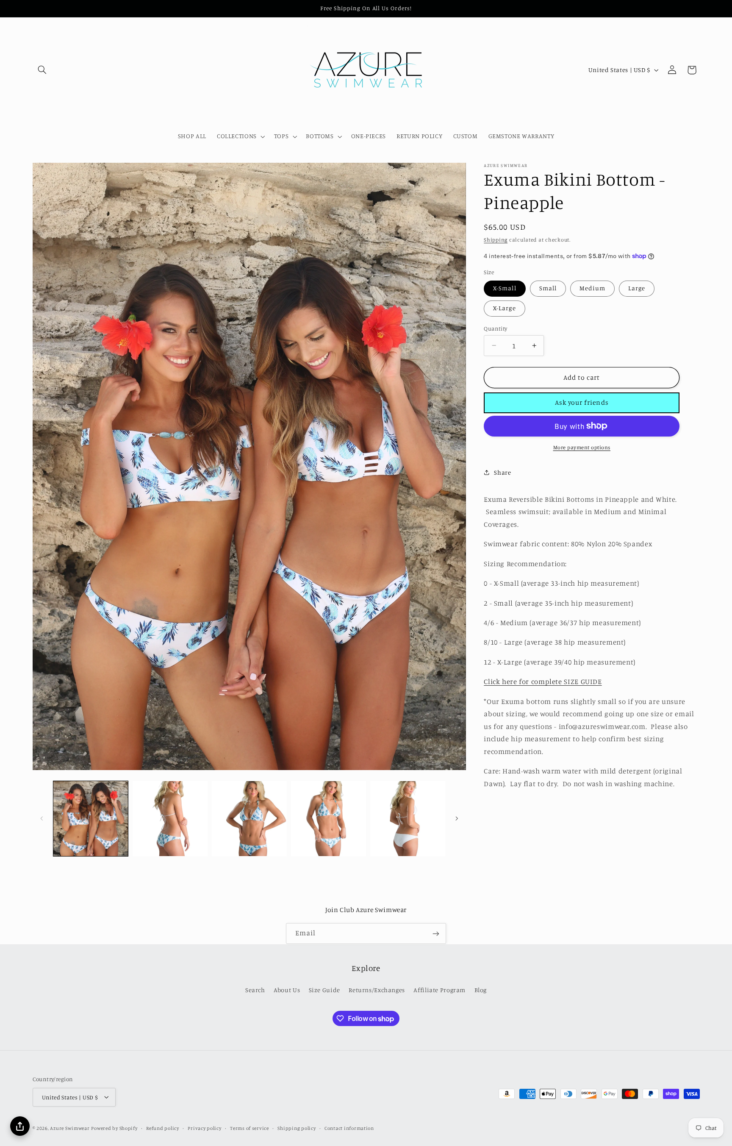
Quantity (495, 328)
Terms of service (249, 1128)
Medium (592, 288)
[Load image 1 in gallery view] (90, 818)
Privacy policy (204, 1128)
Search (255, 989)
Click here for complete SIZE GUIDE (543, 681)
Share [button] (502, 472)
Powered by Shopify (114, 1128)
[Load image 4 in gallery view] (328, 818)
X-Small (504, 288)
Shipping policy (296, 1128)
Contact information (349, 1128)
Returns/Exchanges (377, 989)
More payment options (582, 447)
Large (636, 288)
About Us (287, 989)
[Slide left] (42, 818)
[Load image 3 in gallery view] (249, 818)
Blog (480, 989)
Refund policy (162, 1128)
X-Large (504, 308)
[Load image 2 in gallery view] (170, 818)
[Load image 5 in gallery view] (407, 818)
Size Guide (324, 989)
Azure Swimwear (69, 1128)
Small (548, 288)
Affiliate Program (439, 989)
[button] (42, 70)
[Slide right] (456, 818)
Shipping (495, 239)
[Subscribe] (436, 933)
